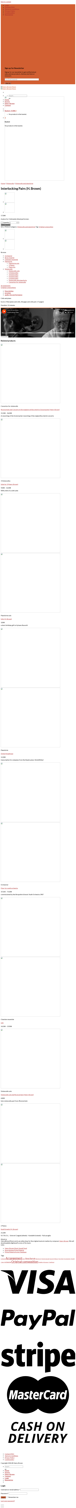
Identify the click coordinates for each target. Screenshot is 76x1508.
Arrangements (5, 286)
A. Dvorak (3, 1258)
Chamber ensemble (11, 259)
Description (9, 291)
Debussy (56, 1258)
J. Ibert (2, 1262)
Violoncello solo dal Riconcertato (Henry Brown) (17, 1095)
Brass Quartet (9, 258)
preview (8, 293)
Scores (7, 1472)
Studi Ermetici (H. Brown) (9, 1229)
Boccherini (38, 1258)
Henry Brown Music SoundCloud (16, 1248)
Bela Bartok (30, 1258)
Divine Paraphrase (7, 754)
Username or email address (10, 1490)
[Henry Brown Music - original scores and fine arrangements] (8, 88)
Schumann (46, 1262)
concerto (52, 1258)
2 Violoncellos (13, 273)
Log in (3, 1497)
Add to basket (6, 225)
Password (5, 1493)
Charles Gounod (45, 1258)
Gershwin (61, 1258)
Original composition (46, 227)
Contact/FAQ (10, 7)
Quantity (6, 222)
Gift (2, 1023)
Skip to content (6, 2)
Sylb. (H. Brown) (6, 619)
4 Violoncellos (13, 276)
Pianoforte (8, 261)
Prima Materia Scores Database (15, 1252)
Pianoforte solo (14, 263)
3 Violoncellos (13, 275)
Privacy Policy (10, 11)
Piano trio (12, 267)
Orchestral (8, 256)
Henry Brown (63, 1241)
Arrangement (14, 1258)
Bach (24, 1258)
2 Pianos (11, 265)
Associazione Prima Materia (14, 1250)
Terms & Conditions (12, 9)
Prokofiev (40, 1262)
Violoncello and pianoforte (24, 183)
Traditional (51, 1262)
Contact (8, 1476)
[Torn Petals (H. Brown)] (10, 202)
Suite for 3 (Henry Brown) (9, 484)
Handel (73, 1258)
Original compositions (8, 287)
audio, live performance (13, 295)
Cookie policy (10, 13)
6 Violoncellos (13, 278)
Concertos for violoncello (17, 282)
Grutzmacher (67, 1258)
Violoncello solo (14, 271)
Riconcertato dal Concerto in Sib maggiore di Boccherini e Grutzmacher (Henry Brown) (30, 410)
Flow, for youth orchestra (9, 888)
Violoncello (10, 183)
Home (3, 183)
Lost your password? (8, 1501)
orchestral (7, 1262)
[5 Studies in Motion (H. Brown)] (10, 212)
